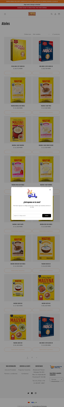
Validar (46, 215)
